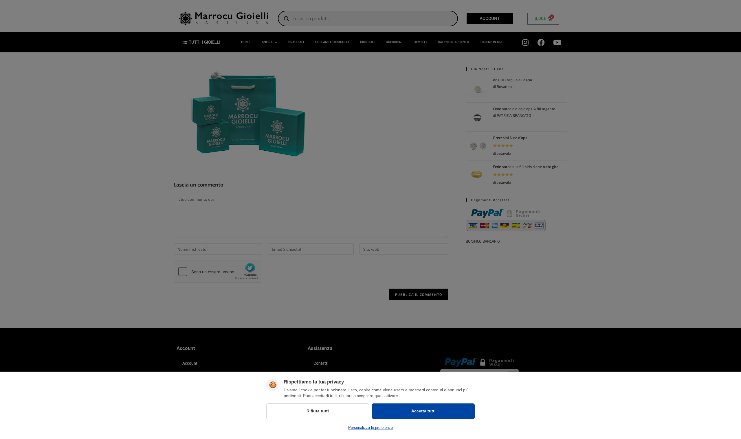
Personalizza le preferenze (370, 427)
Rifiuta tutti (318, 411)
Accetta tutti (423, 411)
